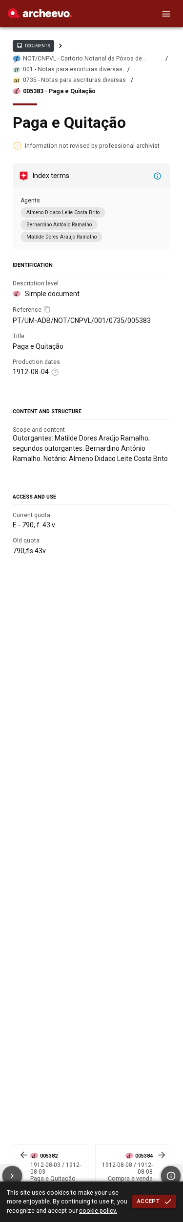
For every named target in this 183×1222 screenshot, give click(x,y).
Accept (148, 1201)
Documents (33, 45)
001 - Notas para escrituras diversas (72, 69)
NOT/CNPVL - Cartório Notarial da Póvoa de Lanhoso (82, 58)
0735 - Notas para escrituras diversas (74, 80)
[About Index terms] (157, 176)
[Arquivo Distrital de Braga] (40, 16)
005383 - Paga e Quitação (59, 91)
